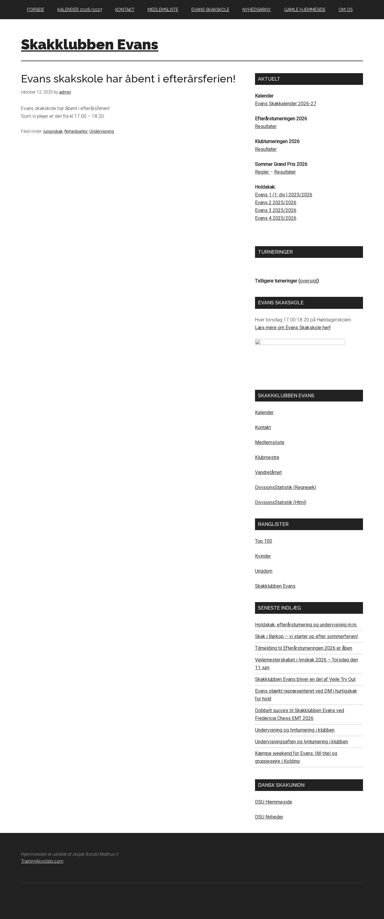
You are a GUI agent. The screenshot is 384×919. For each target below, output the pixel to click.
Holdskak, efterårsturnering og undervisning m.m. (306, 625)
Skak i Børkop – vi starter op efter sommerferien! (306, 636)
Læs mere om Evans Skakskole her (292, 327)
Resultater (266, 126)
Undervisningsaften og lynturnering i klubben (301, 741)
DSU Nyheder (269, 817)
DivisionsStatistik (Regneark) (285, 487)
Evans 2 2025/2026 (275, 202)
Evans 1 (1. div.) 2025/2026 (283, 195)
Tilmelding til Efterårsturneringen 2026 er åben (303, 648)
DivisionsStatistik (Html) (280, 502)
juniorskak (53, 131)
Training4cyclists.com (42, 861)
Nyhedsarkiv (76, 131)
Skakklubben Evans (89, 44)
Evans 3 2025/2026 (275, 210)
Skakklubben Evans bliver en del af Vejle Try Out (305, 679)
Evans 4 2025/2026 (275, 218)
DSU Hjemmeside (273, 802)
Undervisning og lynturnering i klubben (294, 730)
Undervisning (101, 131)
